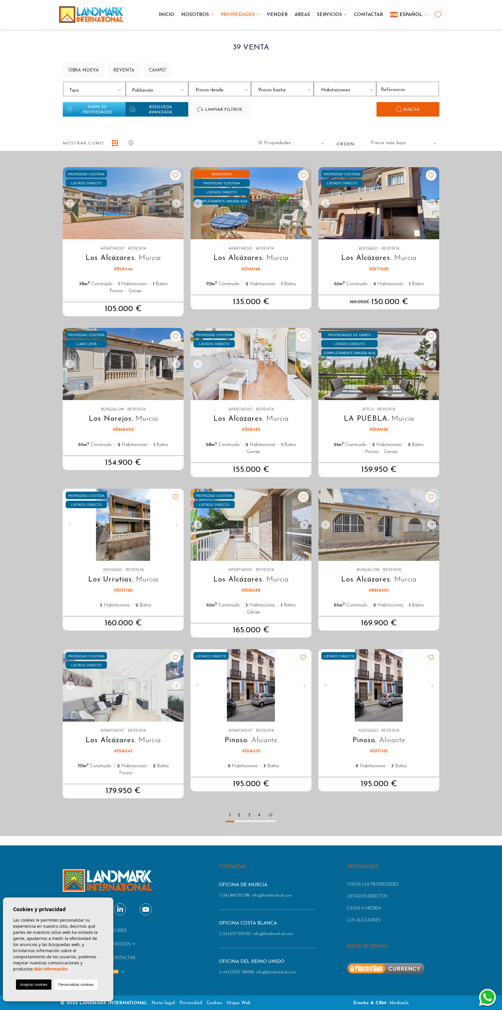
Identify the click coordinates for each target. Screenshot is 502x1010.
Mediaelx (399, 1003)
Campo (157, 70)
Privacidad (191, 1003)
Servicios (329, 15)
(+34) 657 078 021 (235, 934)
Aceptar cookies (33, 984)
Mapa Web (239, 1003)
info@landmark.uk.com (272, 895)
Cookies (215, 1003)
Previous (68, 203)
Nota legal (163, 1003)
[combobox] (94, 89)
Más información (51, 969)
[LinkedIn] (120, 909)
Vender (277, 15)
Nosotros (195, 15)
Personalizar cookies (76, 984)
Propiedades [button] (238, 15)
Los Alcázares (364, 920)
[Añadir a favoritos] (175, 175)
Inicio (166, 15)
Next (178, 203)
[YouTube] (146, 909)
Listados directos (367, 896)
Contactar (368, 15)
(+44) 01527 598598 (236, 972)
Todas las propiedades (373, 884)
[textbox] (96, 90)
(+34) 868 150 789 (234, 895)
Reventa (124, 70)
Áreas (302, 15)
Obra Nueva (84, 70)
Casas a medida (364, 908)
